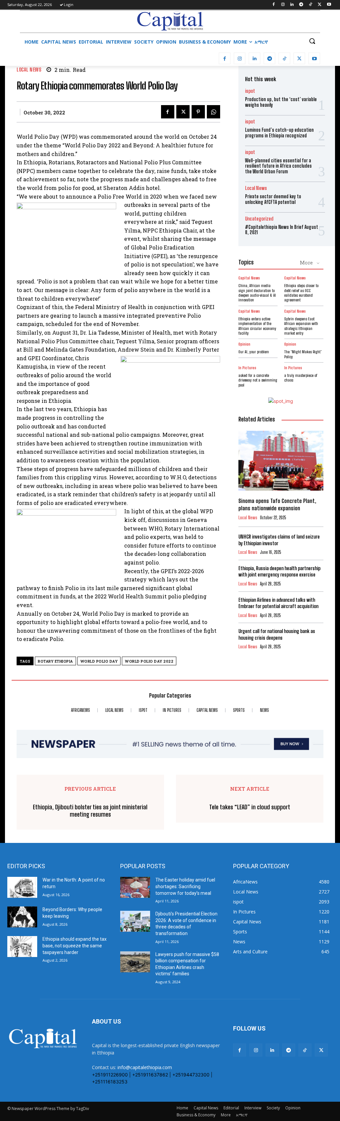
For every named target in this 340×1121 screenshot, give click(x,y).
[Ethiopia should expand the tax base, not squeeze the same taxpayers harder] (22, 946)
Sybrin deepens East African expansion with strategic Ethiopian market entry (301, 326)
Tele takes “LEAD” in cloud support (249, 807)
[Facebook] (273, 5)
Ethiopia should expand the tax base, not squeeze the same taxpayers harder (74, 945)
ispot (250, 90)
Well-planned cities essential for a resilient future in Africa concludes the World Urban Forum (278, 166)
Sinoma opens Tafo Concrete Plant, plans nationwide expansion (277, 504)
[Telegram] (301, 5)
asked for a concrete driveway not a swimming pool (257, 380)
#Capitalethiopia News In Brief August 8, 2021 (281, 230)
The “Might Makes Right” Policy (303, 354)
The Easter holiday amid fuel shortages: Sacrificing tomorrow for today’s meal (185, 886)
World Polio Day (99, 661)
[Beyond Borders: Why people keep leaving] (22, 916)
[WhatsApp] (213, 111)
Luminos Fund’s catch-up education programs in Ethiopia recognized (279, 132)
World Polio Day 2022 (149, 661)
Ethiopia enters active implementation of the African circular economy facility (257, 326)
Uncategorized (259, 218)
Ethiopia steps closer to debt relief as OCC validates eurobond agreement (301, 292)
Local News (29, 69)
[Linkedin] (292, 5)
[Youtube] (329, 5)
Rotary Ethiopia (55, 661)
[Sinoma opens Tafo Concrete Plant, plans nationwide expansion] (280, 460)
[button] (312, 41)
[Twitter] (319, 5)
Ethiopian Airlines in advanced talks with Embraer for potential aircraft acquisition (278, 603)
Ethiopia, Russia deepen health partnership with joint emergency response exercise (279, 571)
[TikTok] (310, 5)
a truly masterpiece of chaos (300, 378)
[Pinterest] (198, 111)
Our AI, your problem (253, 351)
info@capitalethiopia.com (145, 1067)
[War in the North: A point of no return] (22, 887)
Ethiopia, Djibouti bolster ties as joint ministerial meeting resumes (90, 811)
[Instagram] (283, 5)
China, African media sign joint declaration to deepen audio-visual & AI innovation (257, 292)
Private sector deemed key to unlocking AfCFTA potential (273, 199)
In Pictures (247, 368)
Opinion (244, 344)
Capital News (249, 278)
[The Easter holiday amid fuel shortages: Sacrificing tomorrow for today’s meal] (135, 887)
